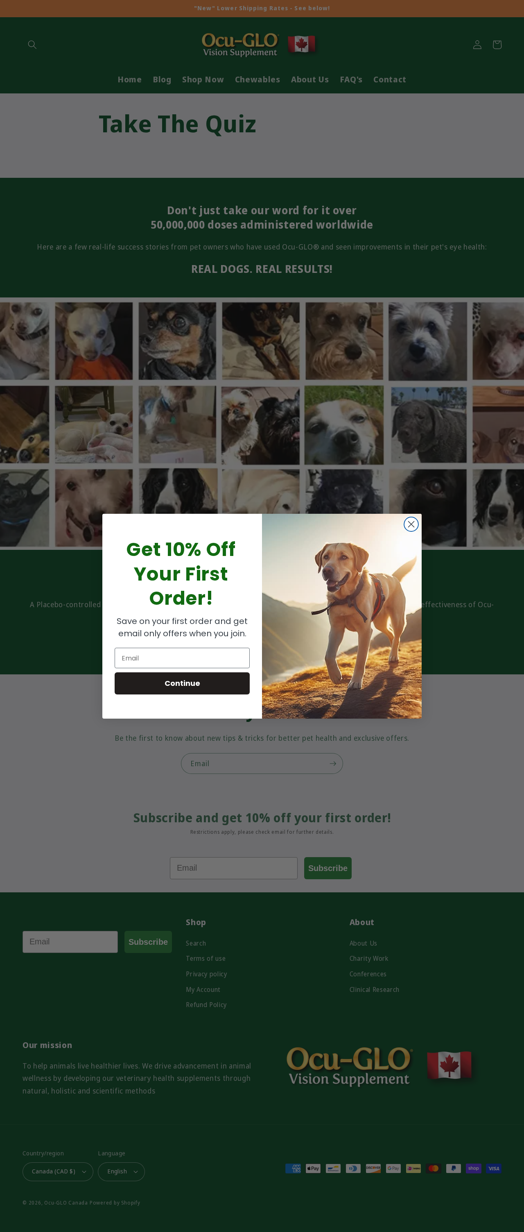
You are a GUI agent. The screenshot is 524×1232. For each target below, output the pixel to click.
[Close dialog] (411, 524)
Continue (182, 683)
